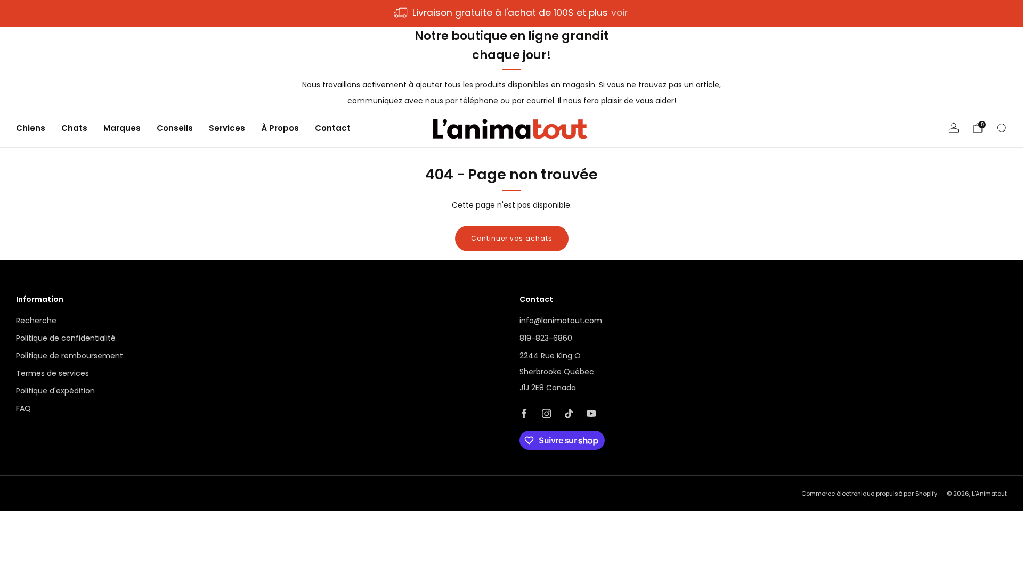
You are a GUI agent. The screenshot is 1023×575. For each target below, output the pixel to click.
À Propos (280, 128)
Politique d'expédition (55, 390)
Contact (333, 128)
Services (227, 128)
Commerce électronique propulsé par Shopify (869, 493)
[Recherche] (1001, 127)
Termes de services (52, 373)
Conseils (175, 128)
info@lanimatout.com (560, 320)
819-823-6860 (545, 338)
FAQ (23, 408)
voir (619, 12)
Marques (122, 128)
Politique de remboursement (69, 355)
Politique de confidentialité (66, 338)
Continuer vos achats (512, 238)
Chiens (30, 128)
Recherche (36, 320)
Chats (74, 128)
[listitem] (511, 13)
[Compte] (953, 127)
